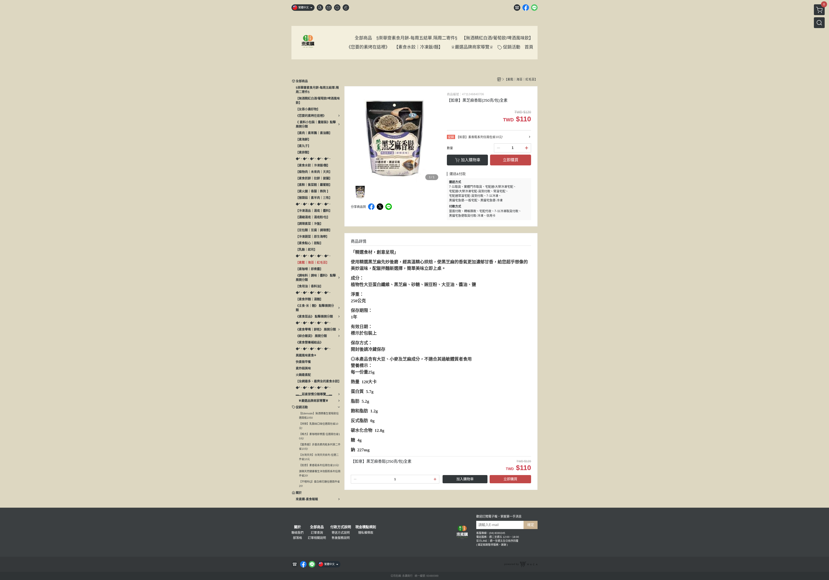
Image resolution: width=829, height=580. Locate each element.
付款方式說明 (340, 527)
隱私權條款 (365, 532)
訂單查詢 (317, 532)
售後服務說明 (341, 537)
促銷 (451, 137)
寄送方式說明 (341, 532)
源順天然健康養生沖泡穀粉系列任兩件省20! (319, 473)
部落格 (297, 537)
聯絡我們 (297, 532)
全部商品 (317, 527)
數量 (450, 148)
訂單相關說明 (317, 537)
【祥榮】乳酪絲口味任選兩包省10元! (318, 426)
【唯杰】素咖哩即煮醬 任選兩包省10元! (319, 436)
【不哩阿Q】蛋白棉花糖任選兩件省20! (319, 484)
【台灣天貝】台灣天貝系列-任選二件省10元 (319, 457)
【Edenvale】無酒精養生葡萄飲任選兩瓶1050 (319, 415)
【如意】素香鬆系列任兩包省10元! (319, 465)
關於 (297, 527)
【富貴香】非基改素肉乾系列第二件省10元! (319, 446)
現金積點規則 (365, 527)
